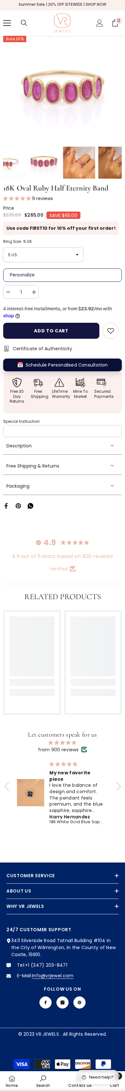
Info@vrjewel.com (52, 975)
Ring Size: (17, 241)
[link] (32, 682)
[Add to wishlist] (111, 331)
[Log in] (99, 23)
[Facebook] (6, 505)
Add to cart (51, 331)
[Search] (24, 23)
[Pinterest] (18, 505)
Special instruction (21, 421)
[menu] (7, 23)
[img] (62, 742)
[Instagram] (62, 1002)
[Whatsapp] (30, 505)
